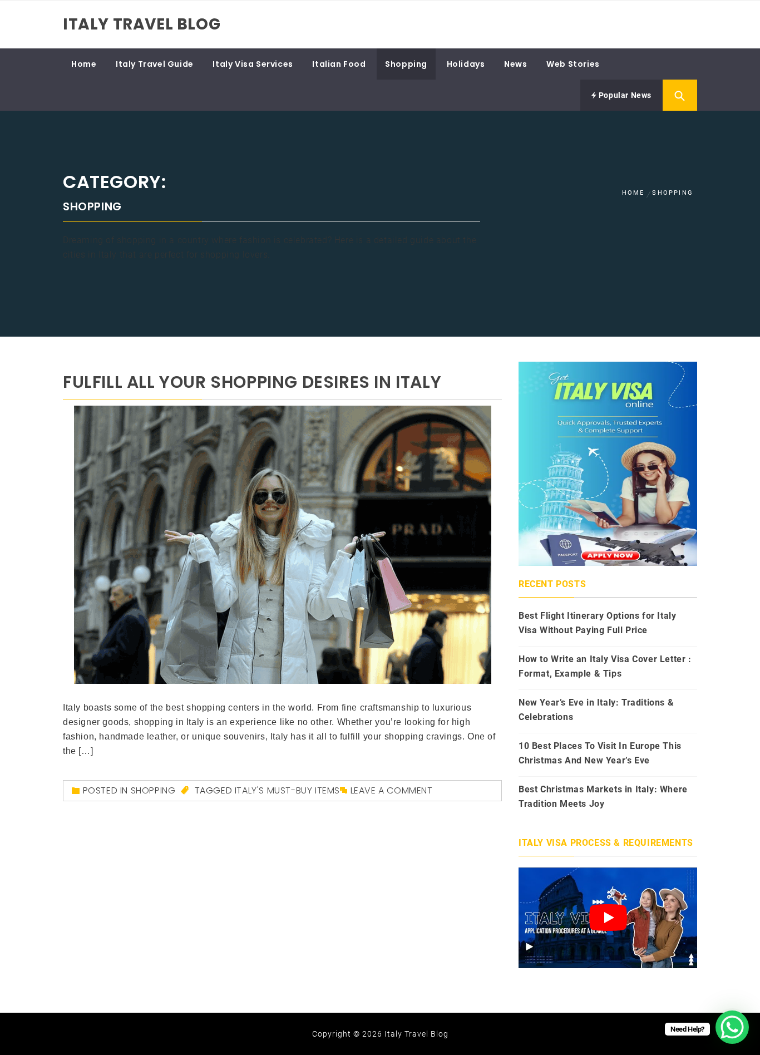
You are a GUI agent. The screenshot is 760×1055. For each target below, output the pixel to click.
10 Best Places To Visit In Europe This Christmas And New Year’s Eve (600, 753)
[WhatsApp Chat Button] (732, 1027)
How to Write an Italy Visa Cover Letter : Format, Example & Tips (605, 666)
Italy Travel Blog (141, 24)
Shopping (406, 64)
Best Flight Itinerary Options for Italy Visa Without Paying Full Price (597, 622)
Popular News (624, 95)
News (515, 64)
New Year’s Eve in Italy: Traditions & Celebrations (596, 709)
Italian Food (339, 64)
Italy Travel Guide (155, 64)
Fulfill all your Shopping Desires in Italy (252, 382)
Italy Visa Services (253, 64)
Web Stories (573, 64)
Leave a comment (392, 790)
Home (83, 64)
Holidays (466, 64)
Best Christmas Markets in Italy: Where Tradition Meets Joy (603, 796)
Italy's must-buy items (287, 790)
